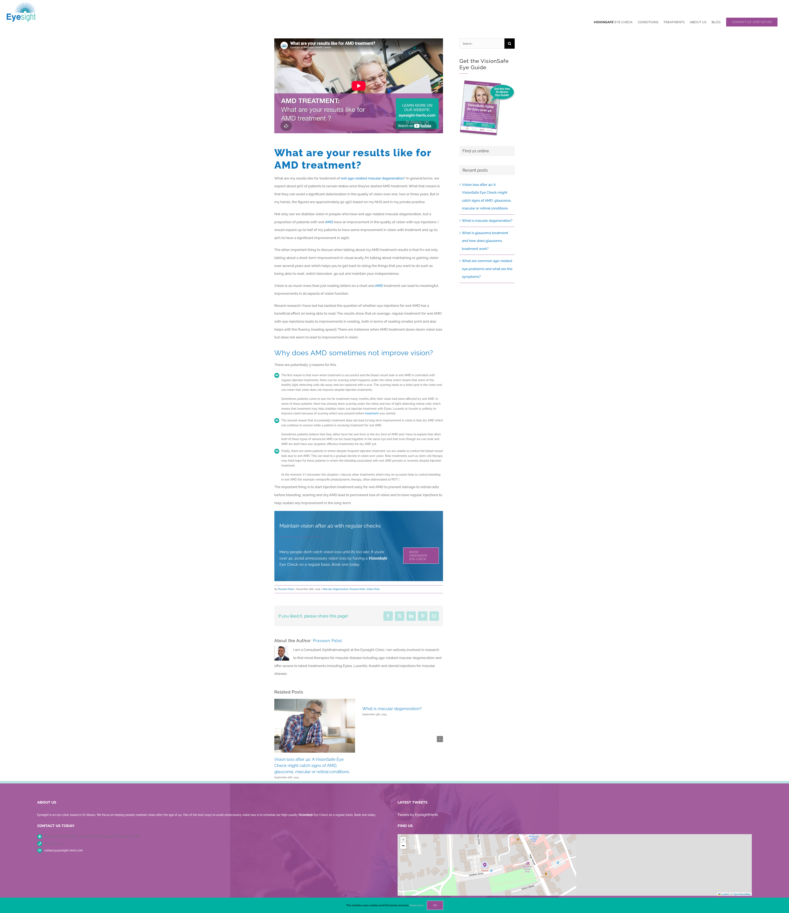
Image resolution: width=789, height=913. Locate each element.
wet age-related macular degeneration (372, 178)
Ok (435, 905)
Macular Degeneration (335, 589)
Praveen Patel (286, 589)
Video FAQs (373, 589)
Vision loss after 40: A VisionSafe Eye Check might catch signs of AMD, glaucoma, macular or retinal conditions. (312, 765)
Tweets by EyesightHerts (418, 815)
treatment (371, 413)
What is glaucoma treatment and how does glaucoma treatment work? (485, 241)
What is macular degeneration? (392, 708)
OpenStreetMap (742, 894)
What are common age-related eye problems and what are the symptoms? (487, 269)
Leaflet (725, 894)
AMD (329, 222)
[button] (277, 739)
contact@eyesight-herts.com (63, 850)
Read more (417, 905)
